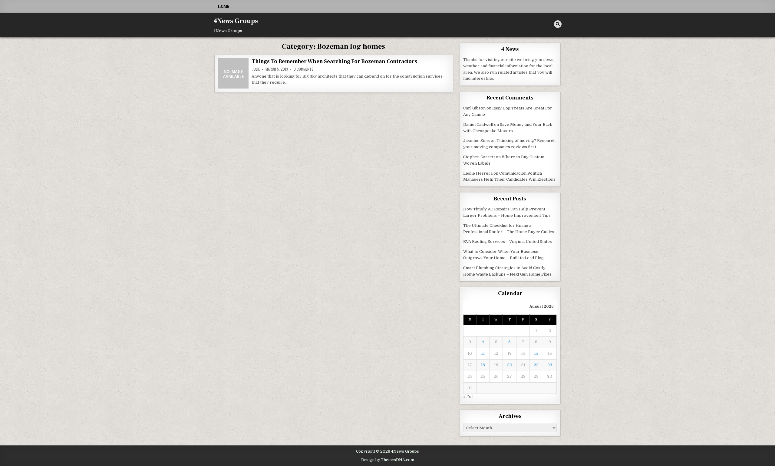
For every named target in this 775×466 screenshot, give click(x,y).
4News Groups (235, 21)
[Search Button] (558, 24)
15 (536, 353)
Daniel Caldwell (478, 124)
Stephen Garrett (479, 157)
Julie (256, 69)
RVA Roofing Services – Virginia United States (507, 241)
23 (549, 365)
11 (483, 353)
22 (536, 365)
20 (509, 365)
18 (483, 365)
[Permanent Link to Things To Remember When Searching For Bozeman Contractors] (233, 73)
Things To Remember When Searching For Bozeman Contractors (334, 61)
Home (223, 6)
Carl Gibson (474, 108)
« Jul (468, 396)
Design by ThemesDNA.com (387, 460)
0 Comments (304, 69)
